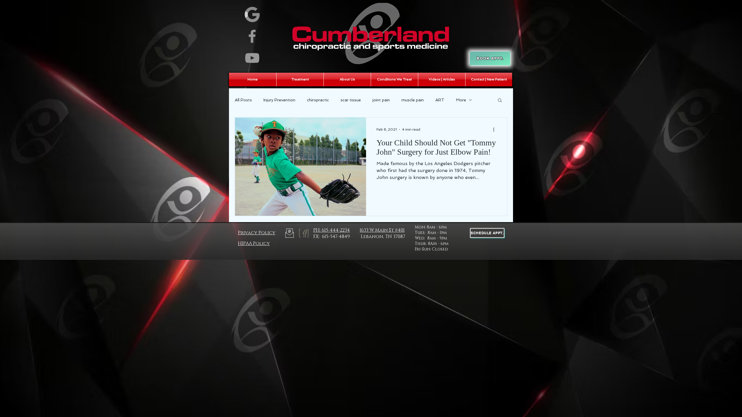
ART (439, 100)
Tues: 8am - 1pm (431, 232)
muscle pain (412, 100)
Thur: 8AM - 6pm (431, 243)
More (461, 100)
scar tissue (351, 100)
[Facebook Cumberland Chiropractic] (252, 36)
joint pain (381, 100)
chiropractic (318, 100)
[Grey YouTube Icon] (252, 58)
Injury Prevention (279, 100)
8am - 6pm (437, 227)
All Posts (243, 100)
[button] (500, 101)
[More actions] (495, 129)
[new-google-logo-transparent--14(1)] (252, 14)
